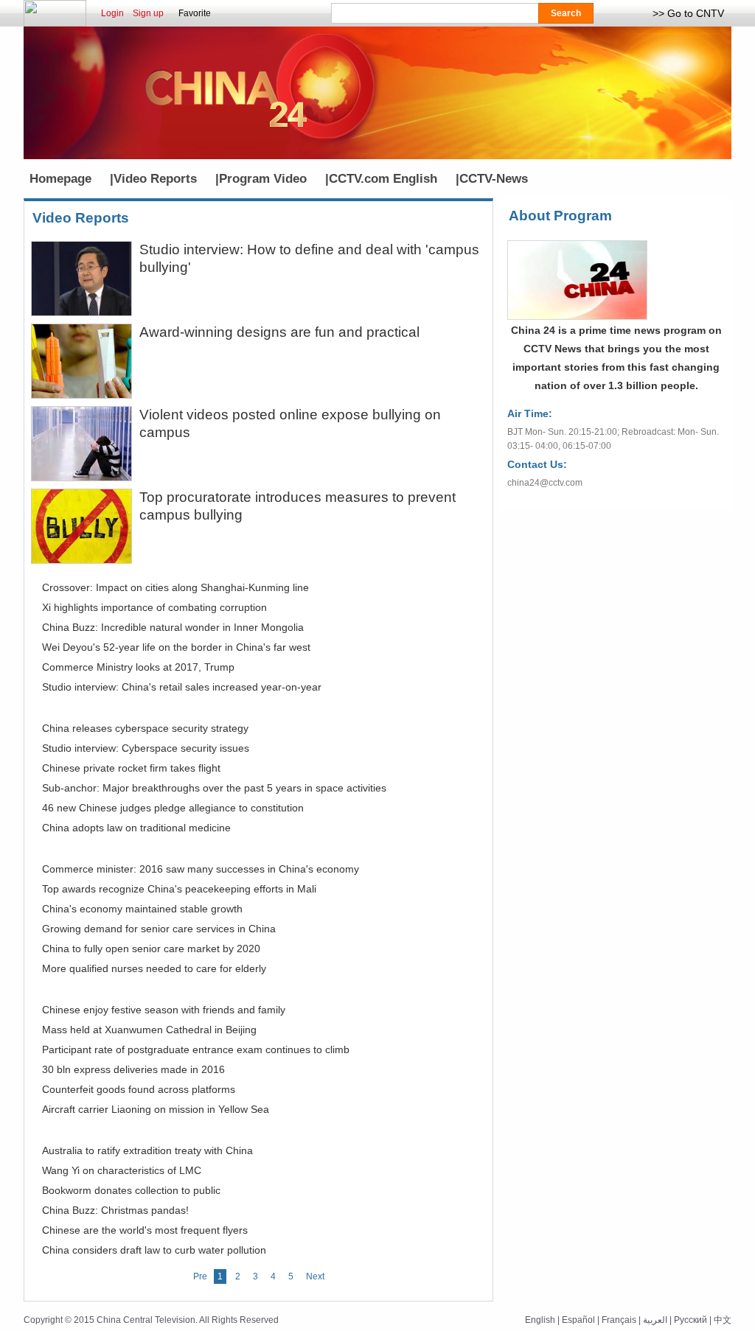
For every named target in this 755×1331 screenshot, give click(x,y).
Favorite (194, 13)
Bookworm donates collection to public (131, 1190)
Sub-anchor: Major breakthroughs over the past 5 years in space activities (214, 788)
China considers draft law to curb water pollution (154, 1250)
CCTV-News (493, 179)
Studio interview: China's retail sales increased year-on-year (181, 687)
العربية (655, 1320)
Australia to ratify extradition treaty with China (147, 1150)
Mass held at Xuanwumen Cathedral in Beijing (149, 1029)
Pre (200, 1276)
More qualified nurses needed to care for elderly (154, 968)
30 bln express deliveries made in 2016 (133, 1069)
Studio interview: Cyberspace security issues (145, 748)
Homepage (60, 179)
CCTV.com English (383, 179)
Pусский (690, 1320)
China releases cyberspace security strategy (145, 728)
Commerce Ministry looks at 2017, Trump (138, 667)
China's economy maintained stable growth (142, 909)
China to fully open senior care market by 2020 (151, 948)
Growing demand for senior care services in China (159, 929)
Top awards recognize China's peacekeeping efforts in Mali (179, 889)
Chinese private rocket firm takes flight (131, 768)
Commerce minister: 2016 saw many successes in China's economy (200, 869)
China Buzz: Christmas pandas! (115, 1210)
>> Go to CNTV (688, 13)
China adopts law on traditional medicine (136, 828)
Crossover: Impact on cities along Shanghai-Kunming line (175, 587)
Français (619, 1320)
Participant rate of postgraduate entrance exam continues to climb (195, 1049)
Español (578, 1320)
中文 (722, 1320)
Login (112, 13)
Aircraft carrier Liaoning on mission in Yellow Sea (155, 1109)
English (540, 1320)
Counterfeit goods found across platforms (138, 1089)
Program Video (263, 179)
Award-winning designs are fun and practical (279, 332)
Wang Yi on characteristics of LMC (121, 1170)
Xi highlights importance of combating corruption (154, 607)
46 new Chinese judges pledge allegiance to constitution (173, 808)
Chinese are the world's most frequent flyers (145, 1230)
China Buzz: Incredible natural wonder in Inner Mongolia (173, 627)
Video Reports (155, 179)
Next (315, 1276)
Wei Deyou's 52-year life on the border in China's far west (176, 647)
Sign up (148, 13)
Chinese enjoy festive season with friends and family (163, 1010)
